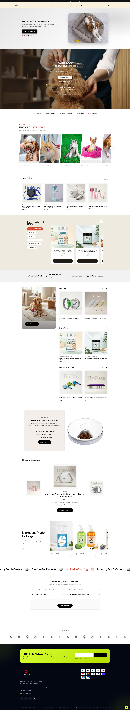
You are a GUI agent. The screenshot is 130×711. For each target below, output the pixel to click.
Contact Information (93, 707)
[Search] (108, 5)
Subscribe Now (100, 655)
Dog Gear (24, 205)
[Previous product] (102, 460)
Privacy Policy (58, 707)
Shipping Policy (78, 707)
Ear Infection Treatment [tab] (35, 239)
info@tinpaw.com (27, 693)
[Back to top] (126, 707)
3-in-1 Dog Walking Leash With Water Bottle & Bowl (31, 207)
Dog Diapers (80, 5)
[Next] (111, 148)
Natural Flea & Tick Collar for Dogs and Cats (95, 318)
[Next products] (101, 221)
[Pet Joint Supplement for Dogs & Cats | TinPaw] (87, 236)
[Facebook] (26, 698)
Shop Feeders (43, 442)
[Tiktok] (21, 698)
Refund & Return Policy (68, 707)
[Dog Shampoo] (61, 536)
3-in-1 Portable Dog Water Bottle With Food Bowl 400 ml (53, 207)
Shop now (63, 260)
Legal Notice (103, 707)
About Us (86, 707)
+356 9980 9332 (27, 690)
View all (106, 179)
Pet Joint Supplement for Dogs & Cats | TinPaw (87, 250)
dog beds (33, 24)
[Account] (111, 5)
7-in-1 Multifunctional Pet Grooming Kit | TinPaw (75, 207)
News (108, 707)
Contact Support (64, 605)
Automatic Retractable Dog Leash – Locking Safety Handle (65, 495)
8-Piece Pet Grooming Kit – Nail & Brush (97, 206)
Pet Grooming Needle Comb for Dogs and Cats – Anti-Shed (70, 398)
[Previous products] (97, 221)
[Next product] (106, 460)
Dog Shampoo (87, 5)
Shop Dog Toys (31, 324)
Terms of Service (49, 707)
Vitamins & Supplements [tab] (35, 228)
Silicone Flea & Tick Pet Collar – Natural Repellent (68, 319)
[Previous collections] (23, 548)
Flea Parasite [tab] (32, 247)
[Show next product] (96, 488)
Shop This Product (64, 510)
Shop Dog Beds (28, 31)
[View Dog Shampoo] (70, 554)
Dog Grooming (73, 5)
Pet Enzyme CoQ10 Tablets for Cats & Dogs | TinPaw (63, 250)
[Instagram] (30, 698)
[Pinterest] (34, 698)
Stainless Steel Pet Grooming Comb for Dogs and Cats (95, 398)
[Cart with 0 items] (114, 5)
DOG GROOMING (48, 165)
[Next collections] (27, 548)
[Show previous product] (33, 488)
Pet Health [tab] (31, 236)
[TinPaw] (17, 5)
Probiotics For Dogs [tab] (34, 243)
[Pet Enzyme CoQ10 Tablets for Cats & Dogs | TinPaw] (62, 236)
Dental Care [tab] (32, 232)
